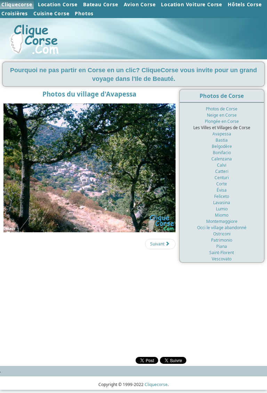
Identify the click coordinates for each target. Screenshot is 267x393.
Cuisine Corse (51, 13)
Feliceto (221, 196)
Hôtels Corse (245, 4)
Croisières (14, 13)
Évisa (222, 190)
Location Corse (58, 4)
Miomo (221, 215)
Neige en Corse (222, 115)
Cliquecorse (16, 4)
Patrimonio (221, 240)
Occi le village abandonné (221, 228)
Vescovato (222, 259)
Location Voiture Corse (191, 4)
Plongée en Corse (222, 121)
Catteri (221, 171)
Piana (221, 246)
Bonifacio (222, 153)
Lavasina (221, 203)
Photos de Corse (221, 109)
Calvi (221, 165)
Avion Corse (140, 4)
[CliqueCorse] (35, 37)
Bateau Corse (100, 4)
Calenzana (221, 159)
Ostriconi (221, 234)
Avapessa (221, 134)
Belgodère (222, 146)
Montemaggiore (221, 221)
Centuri (222, 178)
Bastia (222, 140)
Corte (221, 184)
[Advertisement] (88, 281)
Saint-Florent (221, 253)
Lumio (222, 209)
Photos (84, 13)
